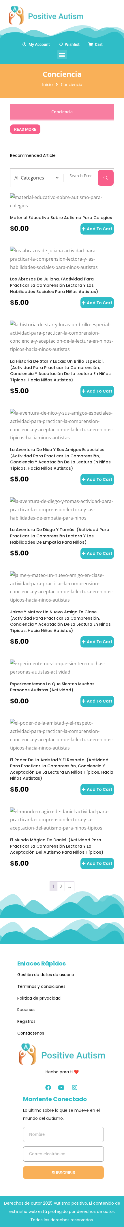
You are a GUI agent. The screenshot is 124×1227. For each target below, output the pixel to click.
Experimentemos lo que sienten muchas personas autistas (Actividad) (52, 687)
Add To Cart (99, 229)
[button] (62, 54)
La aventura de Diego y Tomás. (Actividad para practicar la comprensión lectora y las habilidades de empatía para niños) (59, 536)
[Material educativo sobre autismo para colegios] (62, 201)
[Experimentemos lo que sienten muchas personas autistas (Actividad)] (62, 668)
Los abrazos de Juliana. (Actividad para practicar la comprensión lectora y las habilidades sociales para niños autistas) (54, 285)
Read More (25, 129)
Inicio (47, 84)
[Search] (106, 178)
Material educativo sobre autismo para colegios (61, 218)
